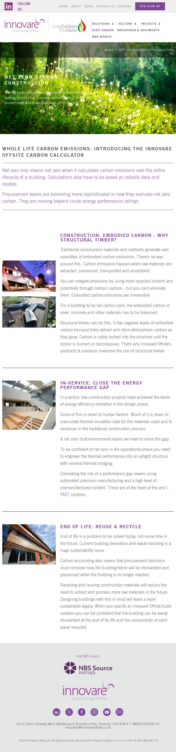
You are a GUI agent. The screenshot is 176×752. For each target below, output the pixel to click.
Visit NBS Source (88, 656)
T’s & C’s (120, 740)
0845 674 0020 (143, 724)
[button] (103, 24)
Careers (124, 6)
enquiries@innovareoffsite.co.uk (88, 728)
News (89, 6)
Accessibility (83, 740)
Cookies (108, 740)
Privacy (97, 740)
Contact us (105, 6)
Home (63, 6)
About (76, 6)
